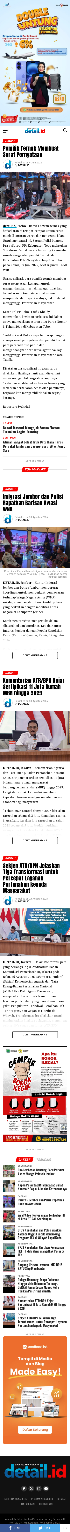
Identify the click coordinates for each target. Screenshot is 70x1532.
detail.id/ (10, 226)
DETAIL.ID (23, 165)
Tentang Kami (28, 1504)
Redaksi (62, 1499)
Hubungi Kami (46, 1504)
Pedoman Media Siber (42, 1499)
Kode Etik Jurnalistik (15, 1499)
